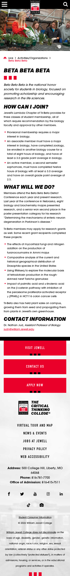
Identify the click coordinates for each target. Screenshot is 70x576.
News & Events (35, 433)
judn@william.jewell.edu (19, 329)
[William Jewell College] (35, 7)
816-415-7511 (51, 482)
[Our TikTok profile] (28, 505)
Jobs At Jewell (35, 441)
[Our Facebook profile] (9, 494)
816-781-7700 (41, 477)
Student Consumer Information (35, 517)
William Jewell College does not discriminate (31, 532)
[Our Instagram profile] (48, 494)
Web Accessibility (35, 457)
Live (10, 58)
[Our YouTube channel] (35, 494)
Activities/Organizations (33, 58)
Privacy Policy (35, 449)
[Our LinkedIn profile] (61, 494)
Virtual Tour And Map (35, 426)
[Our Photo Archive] (41, 505)
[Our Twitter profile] (22, 494)
